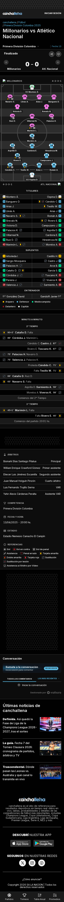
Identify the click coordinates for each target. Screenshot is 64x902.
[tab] (19, 679)
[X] (22, 863)
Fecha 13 (56, 46)
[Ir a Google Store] (43, 843)
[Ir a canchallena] (12, 13)
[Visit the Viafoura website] (54, 692)
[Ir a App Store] (20, 843)
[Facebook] (41, 863)
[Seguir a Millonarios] (6, 62)
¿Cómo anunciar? (32, 879)
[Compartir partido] (51, 54)
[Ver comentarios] (58, 54)
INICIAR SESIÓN (52, 13)
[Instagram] (32, 863)
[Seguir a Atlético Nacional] (57, 62)
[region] (32, 686)
